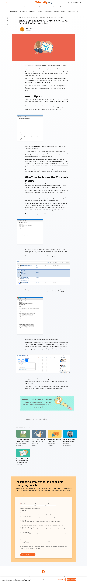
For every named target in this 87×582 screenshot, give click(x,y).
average (29, 72)
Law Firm (40, 11)
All (77, 11)
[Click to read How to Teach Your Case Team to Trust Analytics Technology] (70, 434)
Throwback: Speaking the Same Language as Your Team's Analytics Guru (22, 460)
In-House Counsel (48, 11)
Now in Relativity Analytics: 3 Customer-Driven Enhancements (54, 441)
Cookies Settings (61, 576)
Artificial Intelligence (25, 17)
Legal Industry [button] (32, 11)
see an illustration (54, 346)
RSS (78, 2)
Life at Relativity (71, 11)
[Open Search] (69, 2)
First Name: (37, 503)
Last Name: (48, 503)
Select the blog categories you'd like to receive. (30, 508)
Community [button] (63, 11)
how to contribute (47, 495)
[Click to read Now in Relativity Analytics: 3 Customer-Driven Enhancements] (55, 434)
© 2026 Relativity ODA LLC (28, 576)
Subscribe (73, 2)
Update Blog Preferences (27, 554)
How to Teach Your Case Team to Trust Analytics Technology (69, 441)
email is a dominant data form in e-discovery (53, 78)
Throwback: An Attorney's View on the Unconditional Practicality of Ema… (22, 441)
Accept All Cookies (71, 579)
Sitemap (54, 576)
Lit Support (56, 11)
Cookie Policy (27, 580)
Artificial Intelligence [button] (13, 11)
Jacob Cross (29, 28)
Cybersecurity (23, 11)
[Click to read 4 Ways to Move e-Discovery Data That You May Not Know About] (39, 434)
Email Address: (23, 503)
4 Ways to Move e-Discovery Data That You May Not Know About (38, 441)
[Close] (84, 579)
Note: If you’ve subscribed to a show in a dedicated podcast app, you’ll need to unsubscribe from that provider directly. (43, 541)
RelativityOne (58, 17)
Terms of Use (48, 576)
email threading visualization (58, 344)
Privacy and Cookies (40, 576)
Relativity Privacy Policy (34, 548)
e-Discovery (42, 17)
